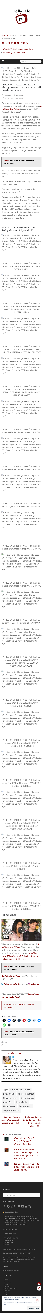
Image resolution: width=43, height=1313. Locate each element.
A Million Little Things (11, 98)
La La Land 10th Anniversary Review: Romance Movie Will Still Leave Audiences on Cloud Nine (22, 1221)
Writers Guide (8, 1242)
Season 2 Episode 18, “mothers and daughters (21, 956)
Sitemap (6, 1244)
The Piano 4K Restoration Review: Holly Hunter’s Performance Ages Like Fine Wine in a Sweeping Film (20, 1217)
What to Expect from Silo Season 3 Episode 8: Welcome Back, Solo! (25, 1141)
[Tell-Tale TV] (21, 16)
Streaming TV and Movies (14, 52)
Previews (8, 35)
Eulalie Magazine (11, 1212)
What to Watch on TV (11, 1288)
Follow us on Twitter (13, 984)
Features (7, 1290)
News (6, 1284)
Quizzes (6, 1295)
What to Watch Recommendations (18, 49)
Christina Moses (10, 1098)
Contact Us (7, 1236)
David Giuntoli (27, 1098)
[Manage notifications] (37, 1300)
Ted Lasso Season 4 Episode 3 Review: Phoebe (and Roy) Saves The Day (26, 1167)
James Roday (22, 1102)
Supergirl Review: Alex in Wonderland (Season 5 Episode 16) (11, 1120)
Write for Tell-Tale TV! (11, 1238)
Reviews (6, 1280)
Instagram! (35, 984)
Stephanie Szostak (11, 1110)
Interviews (7, 1282)
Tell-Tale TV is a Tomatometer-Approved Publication (19, 1249)
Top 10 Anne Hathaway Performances (15, 1224)
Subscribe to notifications (11, 1270)
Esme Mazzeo (20, 95)
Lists (5, 1293)
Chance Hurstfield (26, 1093)
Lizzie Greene (9, 1106)
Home (3, 35)
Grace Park (8, 1102)
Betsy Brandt (8, 1093)
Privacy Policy (8, 1240)
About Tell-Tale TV (10, 1234)
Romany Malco (25, 1106)
